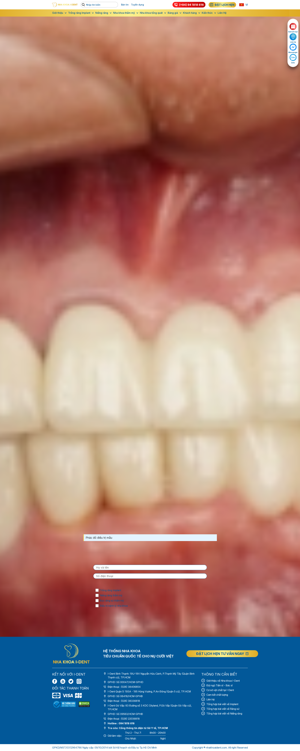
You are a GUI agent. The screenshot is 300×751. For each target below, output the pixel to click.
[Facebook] (54, 681)
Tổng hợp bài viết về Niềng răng (224, 713)
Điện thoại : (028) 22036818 (124, 718)
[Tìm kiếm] (83, 4)
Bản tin (125, 4)
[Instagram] (79, 681)
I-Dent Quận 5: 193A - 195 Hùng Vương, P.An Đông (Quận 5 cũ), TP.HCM (149, 691)
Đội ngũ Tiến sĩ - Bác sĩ (219, 685)
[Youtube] (62, 681)
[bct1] (64, 704)
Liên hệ (210, 699)
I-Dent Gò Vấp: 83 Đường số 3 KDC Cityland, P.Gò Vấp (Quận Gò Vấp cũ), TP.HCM (150, 707)
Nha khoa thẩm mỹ (124, 12)
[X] (70, 681)
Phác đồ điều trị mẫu (99, 537)
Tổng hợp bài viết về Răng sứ (222, 708)
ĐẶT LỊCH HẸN (224, 4)
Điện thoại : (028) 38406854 (124, 686)
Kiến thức (207, 12)
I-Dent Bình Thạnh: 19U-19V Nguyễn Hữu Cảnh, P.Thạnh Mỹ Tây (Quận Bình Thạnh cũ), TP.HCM (151, 675)
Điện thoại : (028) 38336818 (124, 700)
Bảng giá (173, 12)
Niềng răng (101, 12)
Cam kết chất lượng (217, 694)
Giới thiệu (57, 12)
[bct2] (84, 704)
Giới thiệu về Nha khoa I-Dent (223, 680)
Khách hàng (190, 12)
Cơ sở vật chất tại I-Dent (220, 690)
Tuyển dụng (137, 4)
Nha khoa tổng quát (151, 12)
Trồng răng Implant (79, 12)
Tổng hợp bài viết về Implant (222, 704)
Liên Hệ (222, 12)
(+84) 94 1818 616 (191, 4)
